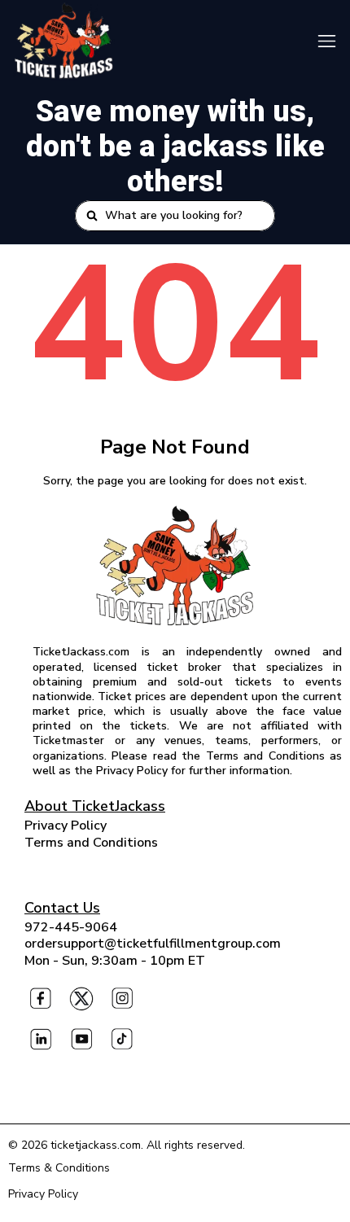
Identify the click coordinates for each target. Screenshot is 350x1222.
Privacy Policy (65, 825)
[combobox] (185, 215)
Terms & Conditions (59, 1168)
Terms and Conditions (91, 843)
